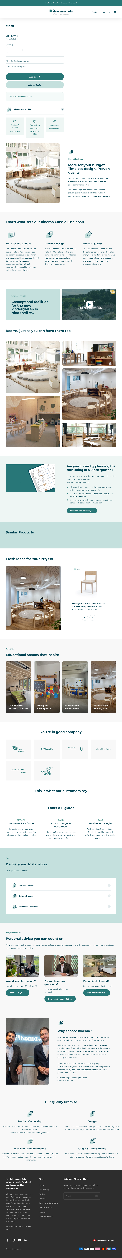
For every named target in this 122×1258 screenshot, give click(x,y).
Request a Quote (18, 992)
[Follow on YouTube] (19, 1240)
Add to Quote (34, 85)
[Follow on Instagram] (13, 1240)
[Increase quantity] (19, 50)
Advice (42, 1194)
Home (41, 1184)
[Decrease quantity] (9, 50)
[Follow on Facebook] (7, 1240)
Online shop (44, 1189)
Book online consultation (60, 999)
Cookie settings (45, 1207)
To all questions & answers (17, 870)
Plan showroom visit (96, 992)
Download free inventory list (82, 511)
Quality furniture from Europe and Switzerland (61, 3)
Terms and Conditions (48, 1202)
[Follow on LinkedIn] (25, 1240)
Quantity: (10, 44)
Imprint (42, 1211)
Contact (42, 1198)
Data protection (46, 1216)
